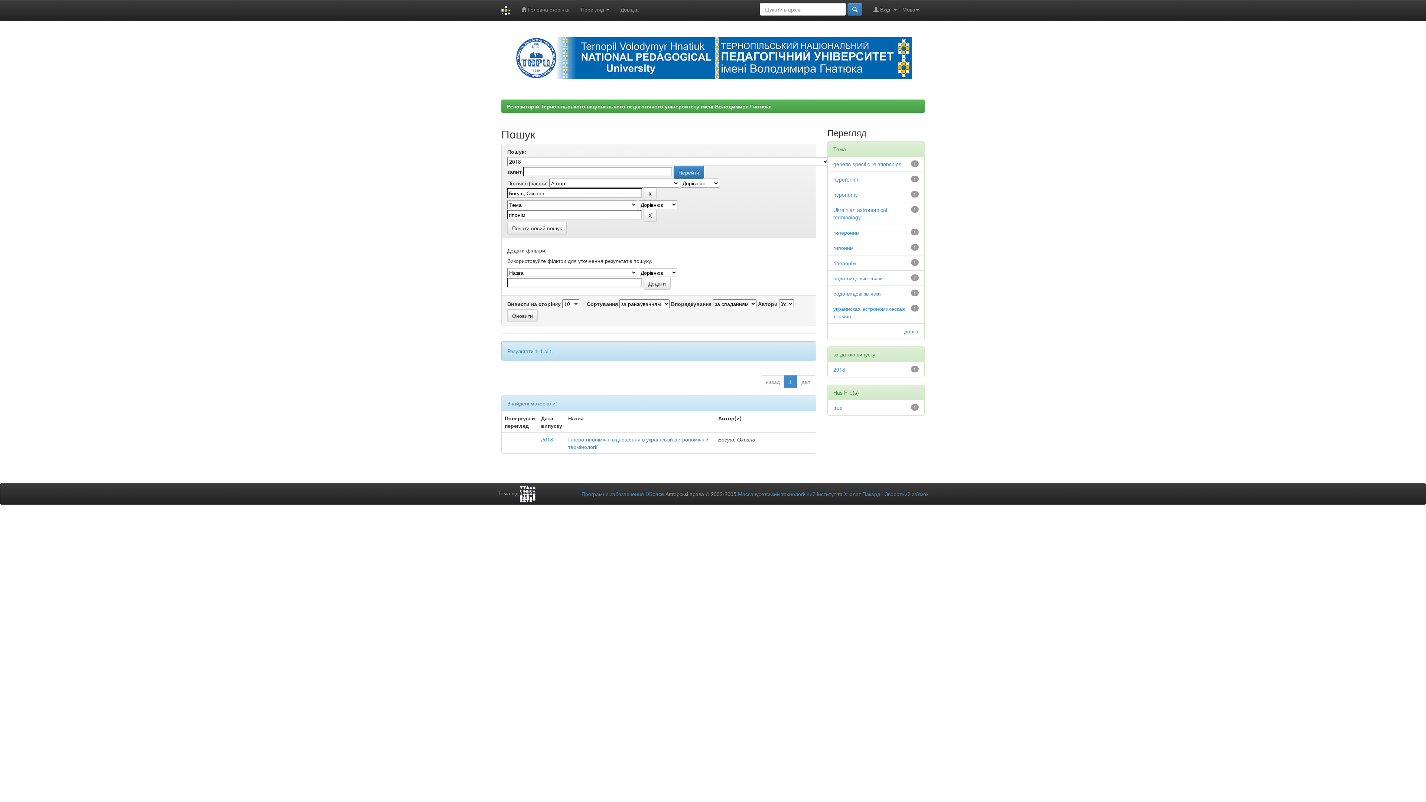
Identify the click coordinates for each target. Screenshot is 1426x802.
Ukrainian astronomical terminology (860, 213)
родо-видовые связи (858, 278)
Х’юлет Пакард (862, 494)
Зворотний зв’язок (906, 494)
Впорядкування (691, 303)
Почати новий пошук (537, 228)
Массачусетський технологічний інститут (787, 494)
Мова (908, 9)
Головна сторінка (548, 9)
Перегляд (593, 9)
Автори (768, 303)
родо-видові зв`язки (857, 293)
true (838, 407)
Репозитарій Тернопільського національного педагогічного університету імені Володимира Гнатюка (639, 106)
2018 (547, 439)
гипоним (843, 247)
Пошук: (516, 151)
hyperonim (845, 179)
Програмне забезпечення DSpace (623, 494)
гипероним (846, 232)
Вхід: (886, 9)
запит (514, 171)
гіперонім (844, 263)
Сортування (602, 303)
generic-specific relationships (867, 164)
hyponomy (845, 194)
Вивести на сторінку (534, 303)
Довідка (630, 9)
